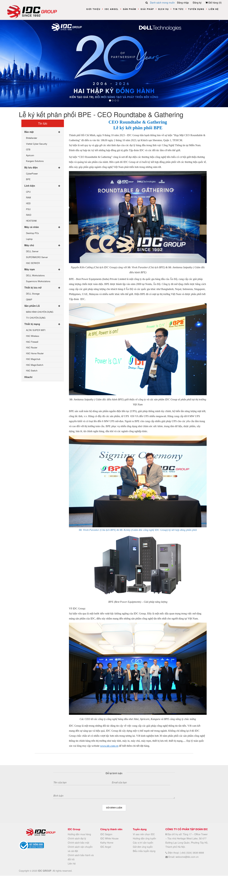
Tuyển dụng (196, 9)
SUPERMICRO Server (37, 257)
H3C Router (31, 347)
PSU (28, 209)
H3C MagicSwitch (34, 364)
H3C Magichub (33, 359)
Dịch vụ (163, 9)
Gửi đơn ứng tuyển (143, 846)
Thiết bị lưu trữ (33, 287)
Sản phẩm (129, 9)
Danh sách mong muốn (162, 2)
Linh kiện (29, 185)
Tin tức (178, 9)
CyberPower (32, 173)
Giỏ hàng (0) (215, 2)
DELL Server (32, 251)
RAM (28, 197)
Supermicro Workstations (38, 281)
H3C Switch (31, 370)
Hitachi (28, 376)
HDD (28, 203)
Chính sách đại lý (77, 838)
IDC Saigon (106, 834)
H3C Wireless (32, 335)
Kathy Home (106, 842)
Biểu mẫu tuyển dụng (144, 851)
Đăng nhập (183, 2)
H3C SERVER (33, 262)
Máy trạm (29, 269)
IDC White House (109, 838)
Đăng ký (197, 2)
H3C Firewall (32, 341)
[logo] (32, 11)
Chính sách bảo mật (78, 842)
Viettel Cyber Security (36, 143)
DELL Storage (33, 293)
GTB (28, 149)
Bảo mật (29, 131)
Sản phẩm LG (32, 305)
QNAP (29, 299)
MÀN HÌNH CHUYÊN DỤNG (39, 311)
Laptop (29, 238)
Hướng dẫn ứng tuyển (144, 838)
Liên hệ (214, 9)
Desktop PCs (32, 233)
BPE (28, 179)
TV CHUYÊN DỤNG (35, 317)
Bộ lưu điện (31, 167)
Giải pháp (147, 9)
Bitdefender (31, 137)
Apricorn (30, 155)
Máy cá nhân (31, 227)
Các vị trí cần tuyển (143, 842)
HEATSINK (31, 220)
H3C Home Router (35, 353)
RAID (28, 214)
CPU (28, 191)
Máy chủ (29, 245)
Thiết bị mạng (32, 324)
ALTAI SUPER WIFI (35, 330)
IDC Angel (112, 9)
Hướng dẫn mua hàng (79, 834)
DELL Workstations (35, 275)
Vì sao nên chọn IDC (144, 834)
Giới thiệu (93, 9)
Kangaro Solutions (35, 161)
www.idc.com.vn (109, 745)
